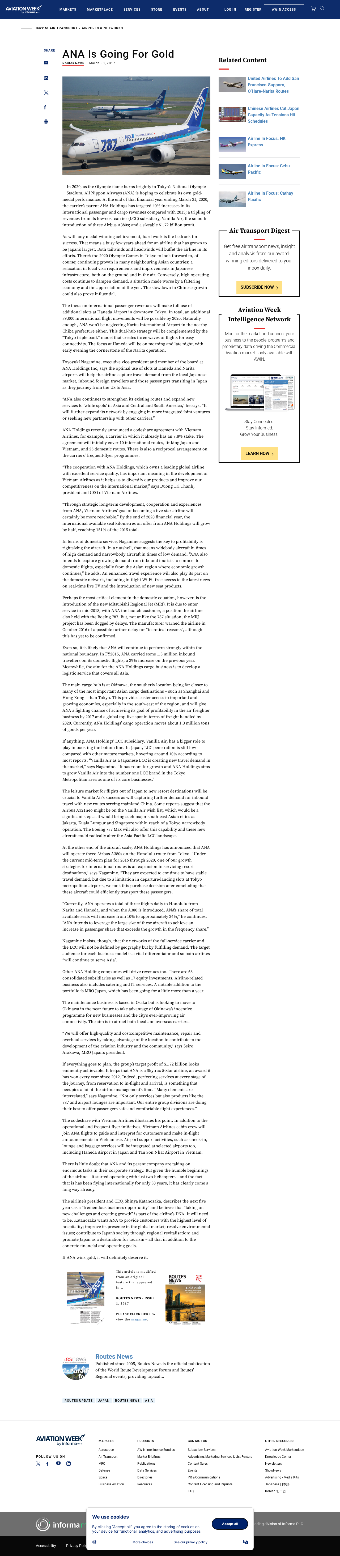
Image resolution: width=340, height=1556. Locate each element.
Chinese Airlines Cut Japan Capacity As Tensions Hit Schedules (273, 115)
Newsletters (273, 1463)
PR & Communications (204, 1477)
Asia (149, 1400)
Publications (146, 1463)
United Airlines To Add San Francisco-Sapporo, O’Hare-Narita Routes (273, 85)
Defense (104, 1470)
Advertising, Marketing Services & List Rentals (220, 1457)
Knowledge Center (278, 1457)
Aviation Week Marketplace (284, 1450)
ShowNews (273, 1470)
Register (253, 9)
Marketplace (100, 9)
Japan (104, 1400)
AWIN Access (284, 9)
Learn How (257, 453)
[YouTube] (58, 1465)
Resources (144, 1484)
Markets (68, 9)
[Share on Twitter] (44, 93)
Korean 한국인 (275, 1491)
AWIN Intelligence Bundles (156, 1450)
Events (179, 9)
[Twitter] (38, 1465)
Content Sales (198, 1463)
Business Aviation (111, 1484)
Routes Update (79, 1400)
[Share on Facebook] (44, 108)
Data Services (147, 1470)
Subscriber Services (201, 1450)
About (203, 9)
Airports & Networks (102, 28)
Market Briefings (148, 1457)
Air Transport (64, 28)
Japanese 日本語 (277, 1484)
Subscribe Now (257, 287)
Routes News (73, 63)
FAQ (191, 1491)
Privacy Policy (77, 1546)
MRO (102, 1463)
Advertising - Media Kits (282, 1477)
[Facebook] (48, 1465)
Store (156, 9)
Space (103, 1477)
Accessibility (46, 1546)
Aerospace (106, 1450)
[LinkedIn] (68, 1465)
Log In (230, 9)
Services (132, 9)
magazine (139, 1319)
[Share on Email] (44, 64)
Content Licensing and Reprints (210, 1484)
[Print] (44, 123)
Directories (144, 1477)
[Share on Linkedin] (44, 79)
